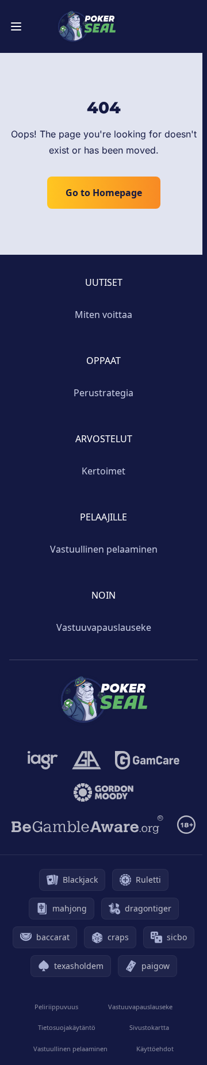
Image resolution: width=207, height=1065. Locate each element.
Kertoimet (103, 471)
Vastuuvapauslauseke (103, 627)
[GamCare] (147, 760)
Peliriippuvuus (56, 1006)
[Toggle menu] (16, 26)
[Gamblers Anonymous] (86, 760)
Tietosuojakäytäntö (66, 1027)
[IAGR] (43, 760)
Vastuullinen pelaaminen (104, 549)
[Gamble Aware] (87, 824)
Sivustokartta (149, 1027)
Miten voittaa (103, 314)
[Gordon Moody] (103, 792)
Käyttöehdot (155, 1048)
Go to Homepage (104, 192)
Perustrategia (103, 392)
